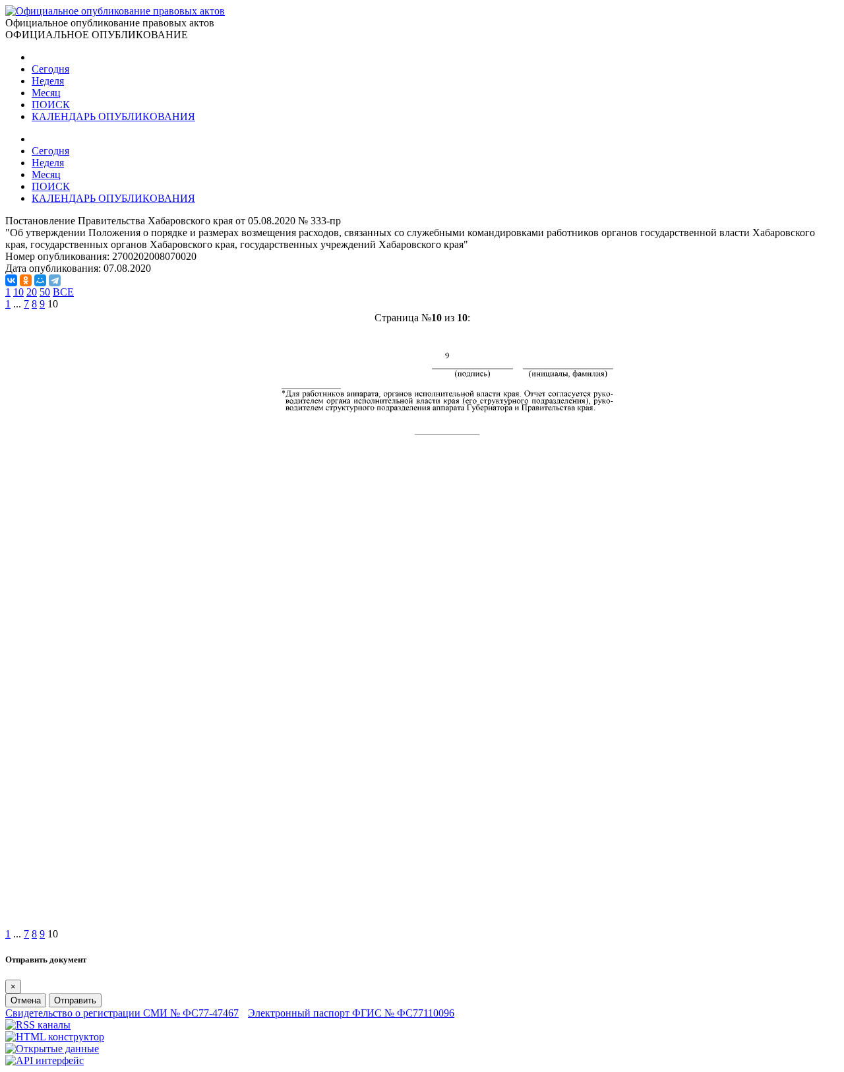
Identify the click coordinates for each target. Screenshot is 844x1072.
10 (18, 292)
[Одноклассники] (26, 280)
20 (31, 292)
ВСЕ (63, 292)
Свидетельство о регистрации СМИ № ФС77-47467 (122, 1013)
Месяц (46, 92)
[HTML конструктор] (54, 1036)
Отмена (26, 1000)
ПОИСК (51, 104)
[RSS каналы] (38, 1024)
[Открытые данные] (52, 1048)
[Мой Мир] (40, 280)
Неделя (48, 80)
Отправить (75, 1000)
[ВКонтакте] (11, 280)
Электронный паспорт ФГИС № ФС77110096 (351, 1013)
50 (45, 292)
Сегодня (50, 69)
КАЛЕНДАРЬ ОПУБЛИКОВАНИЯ (113, 116)
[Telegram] (55, 280)
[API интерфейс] (44, 1060)
